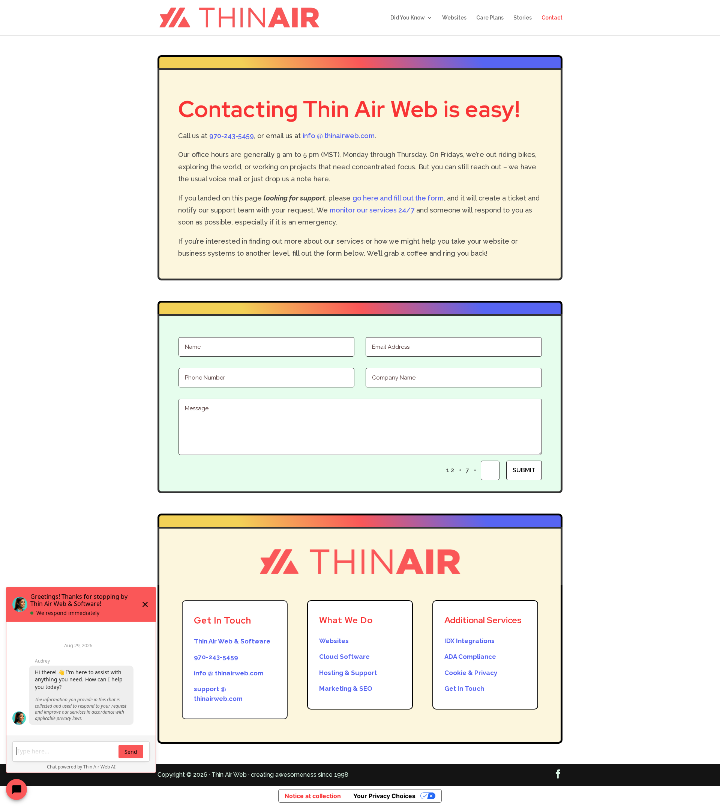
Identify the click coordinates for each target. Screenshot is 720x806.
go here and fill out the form (398, 198)
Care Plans (490, 18)
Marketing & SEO (345, 688)
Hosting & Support (348, 672)
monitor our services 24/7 (372, 210)
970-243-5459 (231, 136)
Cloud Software (344, 656)
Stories (522, 18)
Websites (454, 18)
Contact (552, 18)
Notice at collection (313, 796)
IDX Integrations (469, 641)
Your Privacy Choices (384, 796)
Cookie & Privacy (470, 672)
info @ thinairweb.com (339, 136)
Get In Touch (464, 688)
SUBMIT (524, 470)
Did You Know (407, 18)
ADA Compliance (470, 656)
